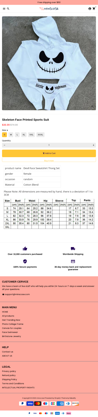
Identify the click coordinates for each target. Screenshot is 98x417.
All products (8, 315)
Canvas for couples (11, 328)
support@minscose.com (16, 294)
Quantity (6, 140)
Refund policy (9, 375)
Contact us (7, 351)
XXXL (40, 135)
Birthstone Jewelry (11, 336)
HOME (5, 311)
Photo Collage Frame (12, 324)
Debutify (73, 398)
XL (24, 135)
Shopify (57, 398)
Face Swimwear (10, 332)
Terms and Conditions (13, 383)
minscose (40, 398)
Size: (5, 130)
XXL (31, 135)
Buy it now (49, 161)
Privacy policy (9, 371)
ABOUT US (7, 355)
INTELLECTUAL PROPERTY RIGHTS (18, 387)
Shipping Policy (9, 379)
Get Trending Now (11, 320)
